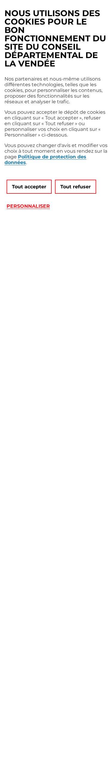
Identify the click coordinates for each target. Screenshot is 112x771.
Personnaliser (28, 206)
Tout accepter (29, 187)
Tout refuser (75, 187)
